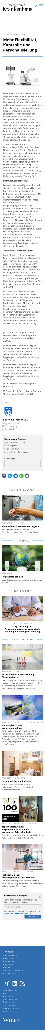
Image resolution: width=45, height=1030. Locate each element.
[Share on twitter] (10, 476)
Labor (18, 671)
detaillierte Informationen (17, 452)
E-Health (9, 961)
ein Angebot (12, 445)
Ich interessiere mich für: (15, 442)
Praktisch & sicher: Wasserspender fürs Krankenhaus (19, 876)
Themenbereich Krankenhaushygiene (20, 526)
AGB (5, 1011)
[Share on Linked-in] (15, 476)
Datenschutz (11, 1008)
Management (10, 955)
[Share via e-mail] (27, 476)
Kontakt (8, 996)
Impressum (9, 1005)
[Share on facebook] (4, 476)
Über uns (9, 1002)
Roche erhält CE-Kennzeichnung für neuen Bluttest (18, 676)
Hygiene (30, 872)
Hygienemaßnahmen (12, 576)
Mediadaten (10, 999)
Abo (5, 993)
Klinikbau (20, 778)
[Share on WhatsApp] (21, 476)
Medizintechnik (34, 722)
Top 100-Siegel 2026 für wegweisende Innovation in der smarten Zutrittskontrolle (17, 829)
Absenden (33, 916)
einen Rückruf (13, 449)
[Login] (36, 6)
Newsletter (10, 990)
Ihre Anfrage (9, 458)
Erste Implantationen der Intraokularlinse (12, 726)
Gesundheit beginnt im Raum (16, 781)
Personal (9, 958)
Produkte (23, 34)
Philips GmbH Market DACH (15, 419)
